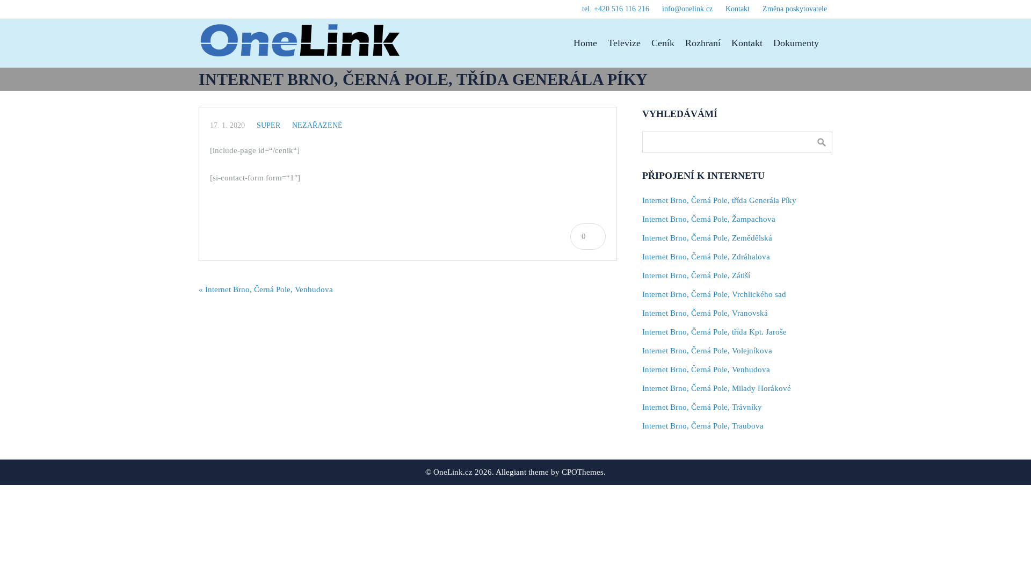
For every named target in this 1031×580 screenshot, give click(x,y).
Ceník (662, 43)
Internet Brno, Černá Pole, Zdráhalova (706, 256)
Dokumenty (796, 43)
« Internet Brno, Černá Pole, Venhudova (266, 289)
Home (585, 43)
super (268, 125)
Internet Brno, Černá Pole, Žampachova (708, 219)
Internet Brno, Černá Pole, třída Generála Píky (719, 200)
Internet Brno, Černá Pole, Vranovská (705, 313)
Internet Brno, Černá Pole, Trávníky (702, 407)
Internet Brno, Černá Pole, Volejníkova (707, 350)
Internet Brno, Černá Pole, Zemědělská (707, 238)
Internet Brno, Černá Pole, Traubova (703, 426)
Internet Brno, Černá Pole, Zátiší (696, 275)
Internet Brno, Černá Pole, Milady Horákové (716, 388)
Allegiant (511, 472)
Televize (624, 43)
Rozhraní (703, 43)
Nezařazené (317, 125)
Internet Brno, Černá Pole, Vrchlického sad (714, 294)
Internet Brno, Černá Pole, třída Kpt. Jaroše (714, 332)
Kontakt (747, 43)
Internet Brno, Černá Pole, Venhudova (706, 369)
